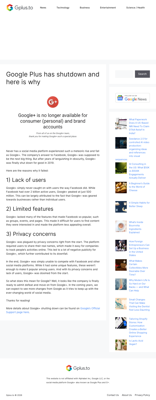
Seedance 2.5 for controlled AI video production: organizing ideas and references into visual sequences (132, 149)
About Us (127, 395)
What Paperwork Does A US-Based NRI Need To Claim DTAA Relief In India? (139, 126)
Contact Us (113, 395)
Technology (63, 7)
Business (85, 7)
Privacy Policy (142, 395)
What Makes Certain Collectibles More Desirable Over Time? (138, 267)
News (43, 7)
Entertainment (108, 7)
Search (142, 73)
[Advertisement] (78, 38)
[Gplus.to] (20, 7)
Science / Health (135, 7)
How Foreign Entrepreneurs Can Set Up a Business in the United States (139, 248)
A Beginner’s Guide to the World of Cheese (139, 187)
